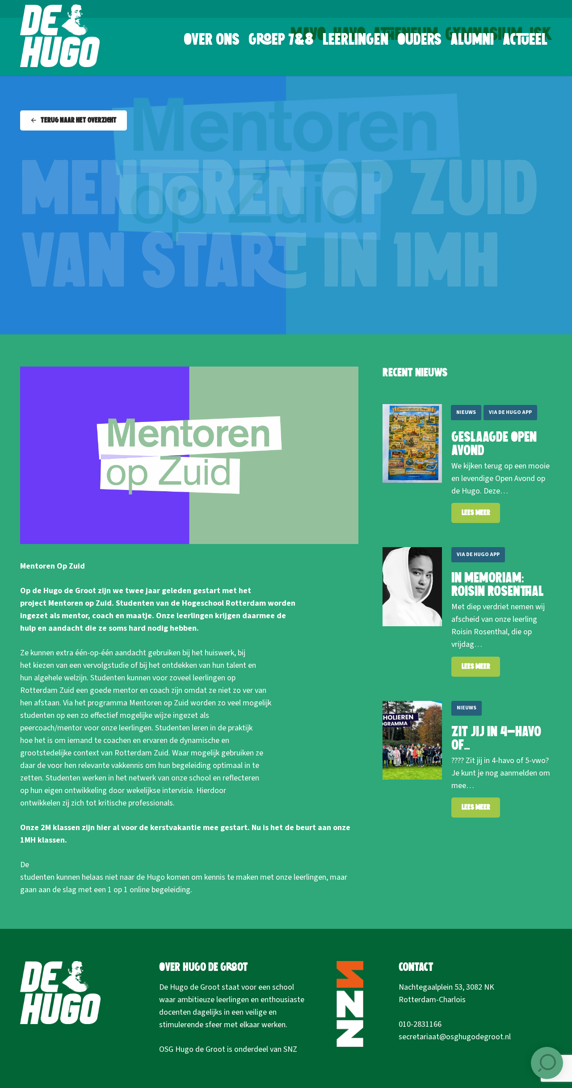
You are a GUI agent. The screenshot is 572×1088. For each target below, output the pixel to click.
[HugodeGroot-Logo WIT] (60, 35)
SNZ (290, 1049)
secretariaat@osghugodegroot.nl (455, 1036)
